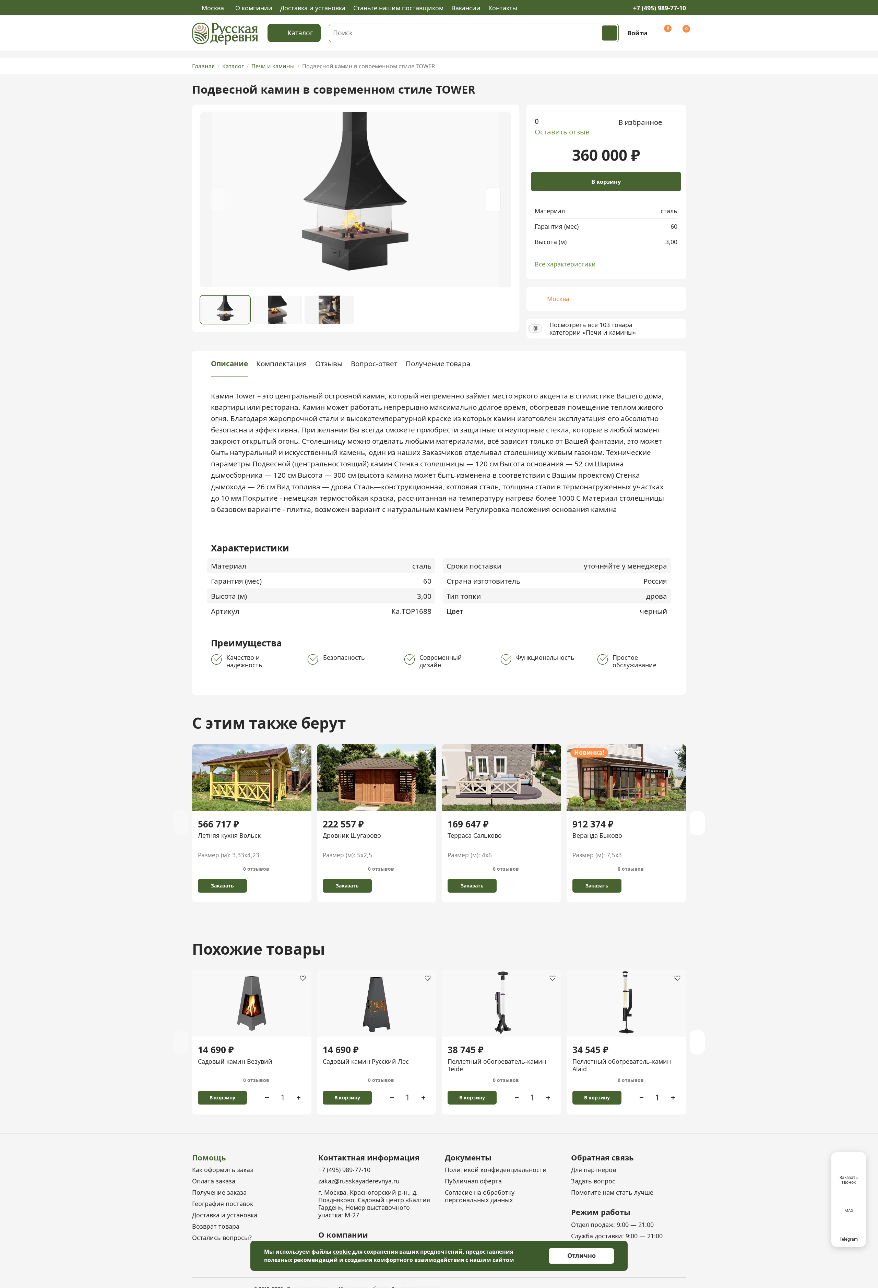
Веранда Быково (597, 835)
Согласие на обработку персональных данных (479, 1196)
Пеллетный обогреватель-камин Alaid (621, 1065)
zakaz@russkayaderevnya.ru (359, 1181)
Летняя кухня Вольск (229, 835)
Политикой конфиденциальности (496, 1170)
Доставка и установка (312, 8)
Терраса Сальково (475, 835)
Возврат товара (215, 1226)
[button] (493, 200)
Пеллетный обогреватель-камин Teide (497, 1065)
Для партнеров (593, 1170)
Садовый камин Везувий (235, 1061)
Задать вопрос (593, 1181)
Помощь (209, 1157)
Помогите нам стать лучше (612, 1192)
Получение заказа (219, 1192)
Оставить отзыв (562, 131)
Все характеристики (565, 264)
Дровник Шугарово (352, 835)
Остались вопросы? (222, 1237)
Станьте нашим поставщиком (398, 8)
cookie (342, 1251)
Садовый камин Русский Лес (366, 1061)
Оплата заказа (213, 1181)
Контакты (502, 8)
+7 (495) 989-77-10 (659, 8)
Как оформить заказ (222, 1170)
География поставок (222, 1204)
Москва (213, 8)
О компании (253, 8)
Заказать (222, 885)
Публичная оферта (473, 1181)
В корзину (606, 182)
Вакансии (465, 8)
